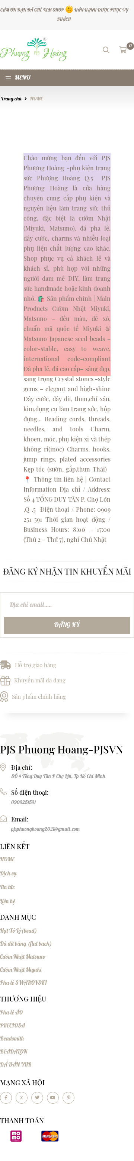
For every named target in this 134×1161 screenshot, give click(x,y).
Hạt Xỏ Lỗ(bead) (18, 931)
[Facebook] (6, 1097)
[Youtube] (52, 1097)
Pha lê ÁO (11, 1013)
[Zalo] (21, 1097)
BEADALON (13, 1052)
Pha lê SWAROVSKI (23, 983)
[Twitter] (37, 1097)
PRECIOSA (12, 1026)
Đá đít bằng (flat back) (26, 944)
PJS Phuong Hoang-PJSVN (61, 749)
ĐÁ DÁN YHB (16, 1065)
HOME (36, 98)
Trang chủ (11, 98)
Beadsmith (12, 1039)
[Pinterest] (68, 1097)
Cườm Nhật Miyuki (21, 970)
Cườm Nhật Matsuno (22, 957)
